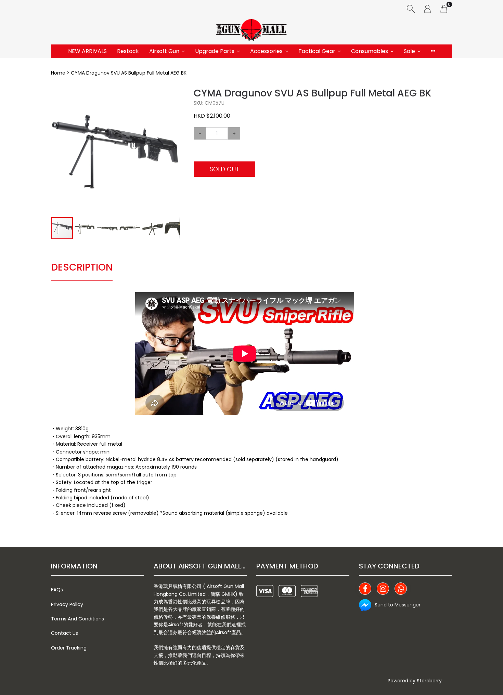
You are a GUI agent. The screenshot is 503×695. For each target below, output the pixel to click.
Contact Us (64, 633)
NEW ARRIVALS (87, 51)
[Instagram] (383, 588)
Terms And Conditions (77, 618)
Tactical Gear (316, 51)
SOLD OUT (224, 169)
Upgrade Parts (214, 51)
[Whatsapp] (401, 588)
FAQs (57, 589)
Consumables (369, 51)
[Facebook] (365, 588)
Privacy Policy (67, 604)
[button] (173, 93)
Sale (409, 51)
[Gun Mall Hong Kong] (251, 30)
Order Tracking (69, 647)
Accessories (266, 51)
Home (58, 72)
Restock (128, 51)
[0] (444, 8)
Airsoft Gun (164, 51)
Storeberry (429, 680)
